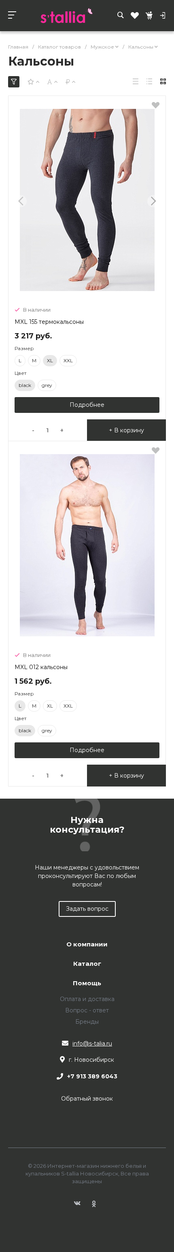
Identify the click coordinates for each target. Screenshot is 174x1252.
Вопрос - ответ (87, 1010)
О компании (87, 944)
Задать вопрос (87, 908)
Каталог (87, 964)
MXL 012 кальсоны (41, 667)
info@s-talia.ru (92, 1043)
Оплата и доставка (87, 999)
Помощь (87, 983)
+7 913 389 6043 (92, 1076)
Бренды (87, 1021)
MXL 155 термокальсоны (49, 321)
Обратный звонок (87, 1098)
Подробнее (87, 404)
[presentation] (21, 201)
